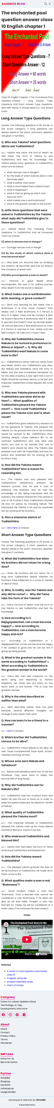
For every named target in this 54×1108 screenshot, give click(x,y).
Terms (4, 1039)
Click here (12, 527)
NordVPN (5, 1085)
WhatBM (5, 1078)
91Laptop (5, 1081)
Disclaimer (6, 1043)
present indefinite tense (20, 981)
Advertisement (27, 1104)
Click (9, 731)
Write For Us (7, 1058)
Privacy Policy (8, 1036)
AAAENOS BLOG (13, 4)
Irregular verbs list (17, 978)
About (4, 1029)
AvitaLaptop (7, 1088)
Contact (5, 1032)
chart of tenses (15, 985)
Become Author (9, 1062)
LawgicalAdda (8, 1092)
